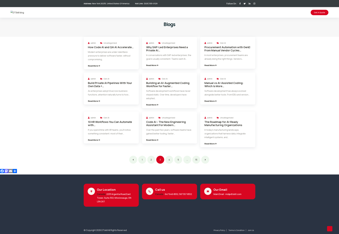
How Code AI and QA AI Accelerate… (111, 47)
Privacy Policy (219, 230)
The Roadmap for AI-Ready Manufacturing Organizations (223, 123)
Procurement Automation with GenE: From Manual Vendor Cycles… (227, 49)
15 (196, 159)
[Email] (10, 171)
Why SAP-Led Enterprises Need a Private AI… (167, 49)
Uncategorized (110, 43)
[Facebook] (2, 171)
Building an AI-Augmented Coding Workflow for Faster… (167, 84)
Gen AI (223, 43)
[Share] (15, 171)
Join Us (251, 230)
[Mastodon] (6, 171)
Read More (93, 66)
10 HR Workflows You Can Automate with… (110, 123)
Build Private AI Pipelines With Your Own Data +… (110, 84)
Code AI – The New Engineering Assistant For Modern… (166, 123)
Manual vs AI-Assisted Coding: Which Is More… (223, 84)
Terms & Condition (236, 230)
